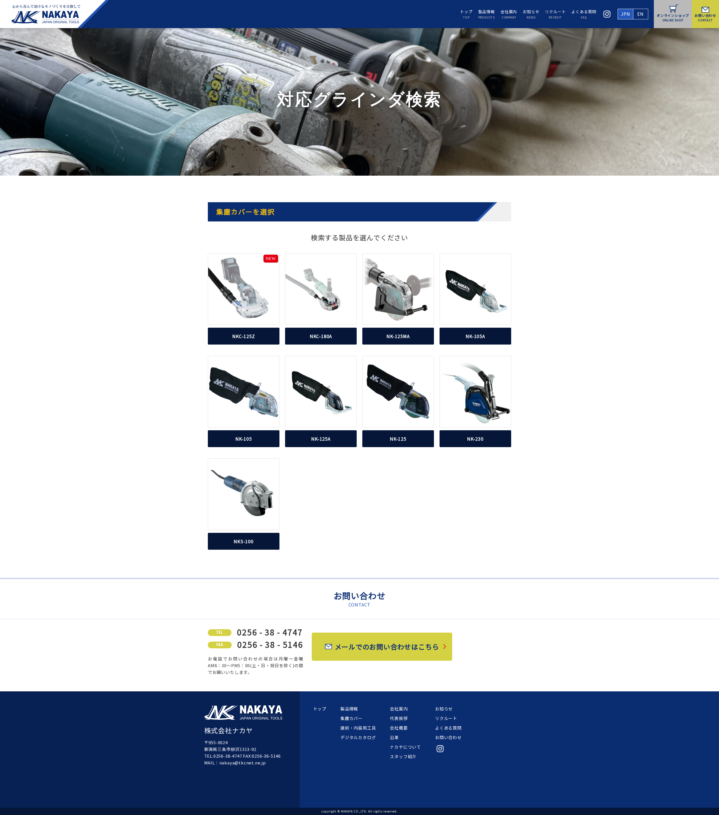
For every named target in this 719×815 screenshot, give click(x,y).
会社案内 (508, 14)
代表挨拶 (399, 718)
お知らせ (531, 14)
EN (640, 13)
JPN (625, 13)
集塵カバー (351, 718)
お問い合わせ (448, 737)
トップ (466, 14)
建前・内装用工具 (358, 728)
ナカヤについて (405, 747)
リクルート (555, 14)
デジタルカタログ (358, 737)
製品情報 (486, 14)
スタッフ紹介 (403, 756)
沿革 (394, 737)
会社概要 (399, 728)
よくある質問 (583, 14)
